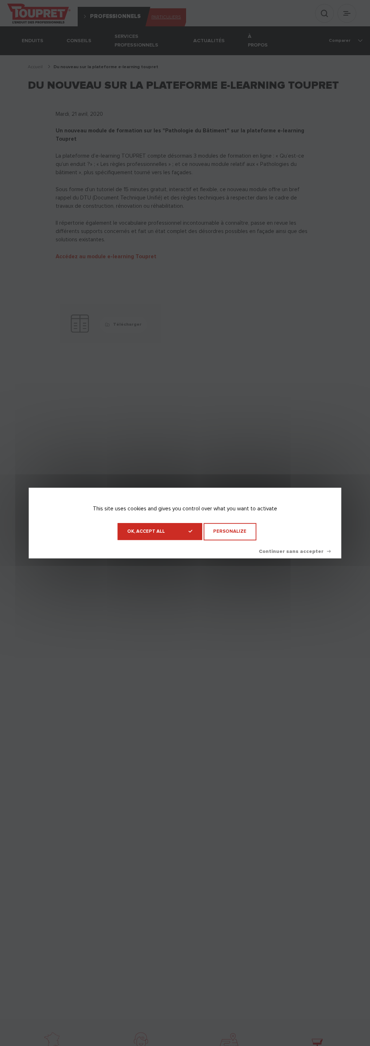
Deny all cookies (295, 551)
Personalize (229, 531)
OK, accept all (146, 531)
